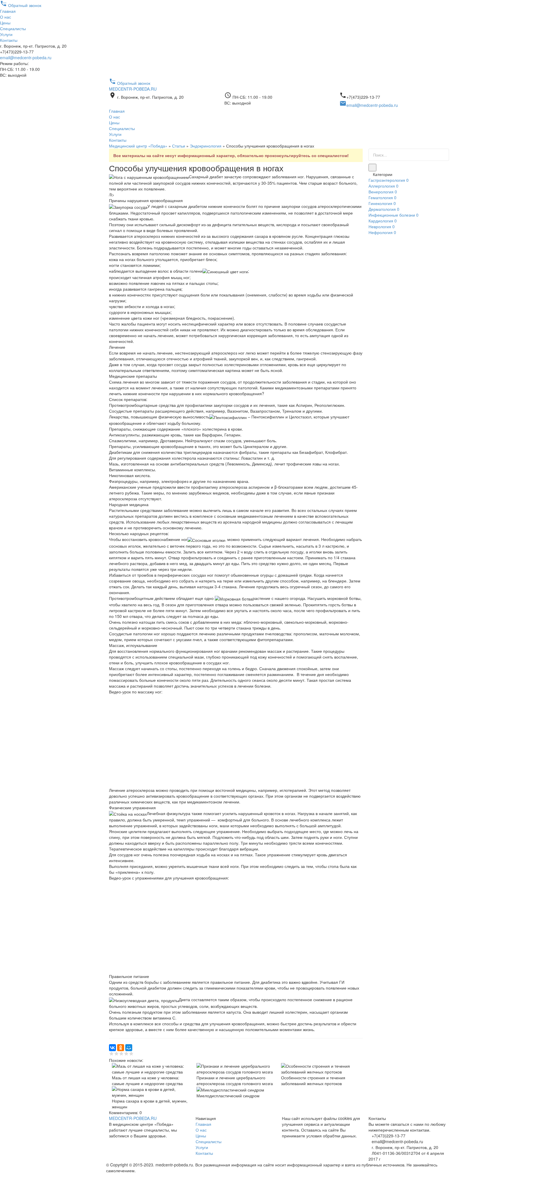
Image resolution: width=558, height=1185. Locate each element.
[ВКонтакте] (112, 1047)
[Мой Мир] (128, 1047)
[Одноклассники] (120, 1047)
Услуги (6, 34)
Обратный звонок (20, 5)
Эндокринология (205, 146)
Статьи (178, 146)
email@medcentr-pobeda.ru (25, 57)
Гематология (382, 197)
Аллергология (383, 186)
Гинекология (382, 203)
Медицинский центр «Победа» (138, 146)
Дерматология (384, 209)
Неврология (382, 226)
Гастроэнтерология (389, 180)
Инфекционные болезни (394, 215)
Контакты (8, 40)
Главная (8, 11)
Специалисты (13, 28)
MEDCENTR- (133, 89)
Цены (5, 23)
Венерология (383, 192)
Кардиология (383, 221)
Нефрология (382, 232)
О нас (5, 17)
